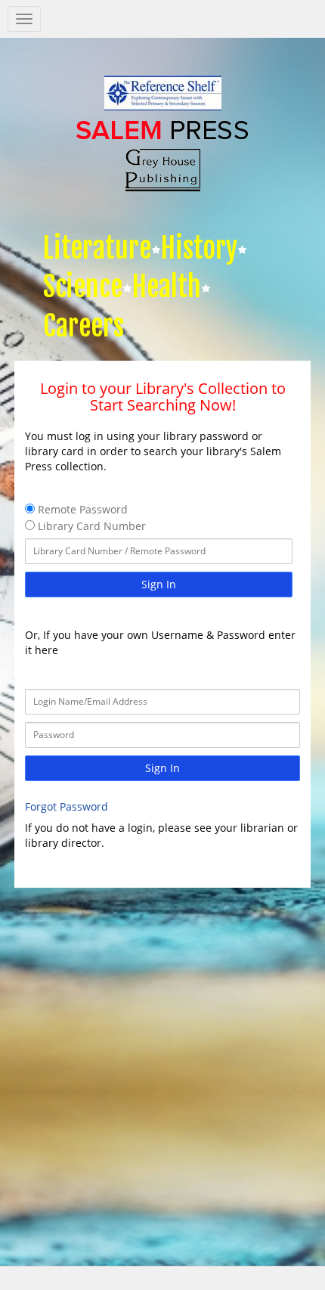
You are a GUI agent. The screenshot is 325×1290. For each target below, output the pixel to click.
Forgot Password (66, 806)
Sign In (158, 584)
